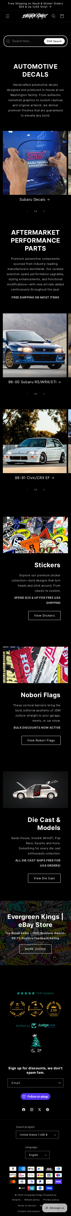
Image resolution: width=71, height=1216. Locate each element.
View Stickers (44, 615)
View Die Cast (44, 878)
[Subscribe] (59, 1082)
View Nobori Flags (41, 740)
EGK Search (54, 41)
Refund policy (32, 1199)
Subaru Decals (32, 199)
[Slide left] (27, 211)
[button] (7, 16)
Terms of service (27, 1205)
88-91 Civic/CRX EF (32, 478)
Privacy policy (51, 1199)
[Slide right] (44, 211)
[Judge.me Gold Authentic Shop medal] (17, 1008)
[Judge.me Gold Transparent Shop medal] (35, 1008)
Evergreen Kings (34, 1195)
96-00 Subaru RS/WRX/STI (32, 382)
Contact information (29, 1211)
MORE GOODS (35, 949)
